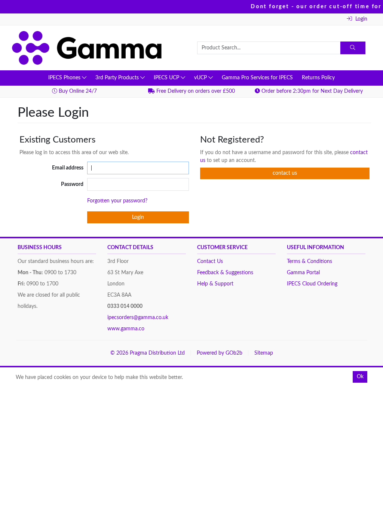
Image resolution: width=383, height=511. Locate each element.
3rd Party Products (117, 77)
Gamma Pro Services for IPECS (257, 77)
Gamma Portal (303, 272)
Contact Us (210, 261)
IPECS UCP (167, 77)
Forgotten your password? (117, 201)
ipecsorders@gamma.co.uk (137, 317)
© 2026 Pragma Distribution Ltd (147, 353)
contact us (285, 173)
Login (360, 19)
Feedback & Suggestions (225, 272)
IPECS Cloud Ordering (312, 284)
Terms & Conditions (309, 261)
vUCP (201, 77)
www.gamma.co (125, 328)
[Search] (353, 48)
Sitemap (263, 353)
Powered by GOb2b (219, 353)
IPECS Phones (65, 77)
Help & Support (215, 284)
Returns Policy (318, 77)
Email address (67, 168)
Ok (360, 376)
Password (72, 184)
